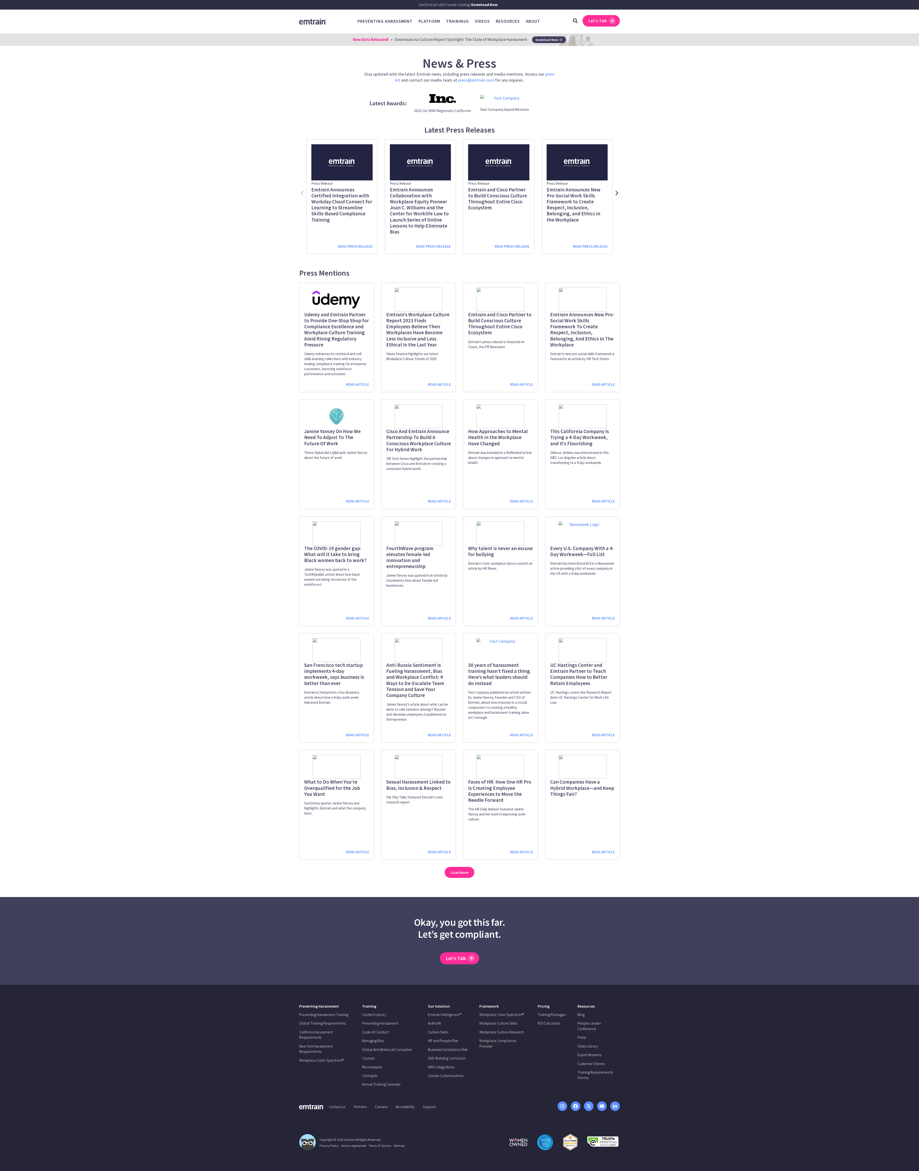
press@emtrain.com (476, 80)
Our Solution (439, 1006)
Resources (586, 1006)
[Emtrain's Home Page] (312, 21)
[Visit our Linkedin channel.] (615, 1106)
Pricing (543, 1006)
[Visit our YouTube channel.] (602, 1106)
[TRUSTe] (603, 1145)
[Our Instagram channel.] (562, 1106)
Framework (489, 1006)
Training (369, 1006)
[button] (302, 193)
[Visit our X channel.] (589, 1106)
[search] (575, 20)
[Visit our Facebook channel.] (575, 1106)
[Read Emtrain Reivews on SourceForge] (570, 1142)
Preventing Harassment (319, 1006)
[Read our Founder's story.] (518, 1142)
